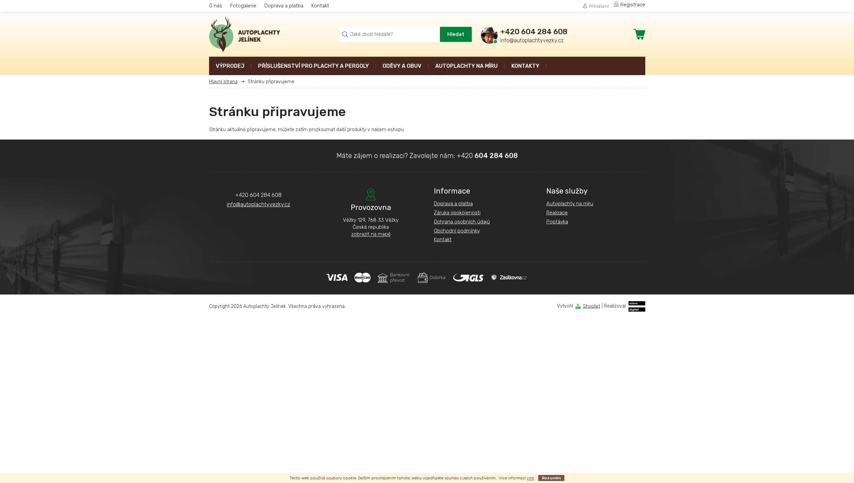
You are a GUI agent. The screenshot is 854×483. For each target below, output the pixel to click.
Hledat (455, 34)
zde (530, 478)
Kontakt (320, 6)
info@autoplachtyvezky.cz (258, 204)
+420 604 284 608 (258, 195)
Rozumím (551, 478)
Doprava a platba (283, 6)
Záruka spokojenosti (457, 213)
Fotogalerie (243, 6)
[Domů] (226, 81)
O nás (215, 6)
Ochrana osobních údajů (462, 222)
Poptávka (557, 222)
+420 (487, 156)
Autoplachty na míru (569, 204)
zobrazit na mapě (371, 234)
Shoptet (591, 306)
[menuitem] (230, 66)
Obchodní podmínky (457, 231)
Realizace (557, 213)
